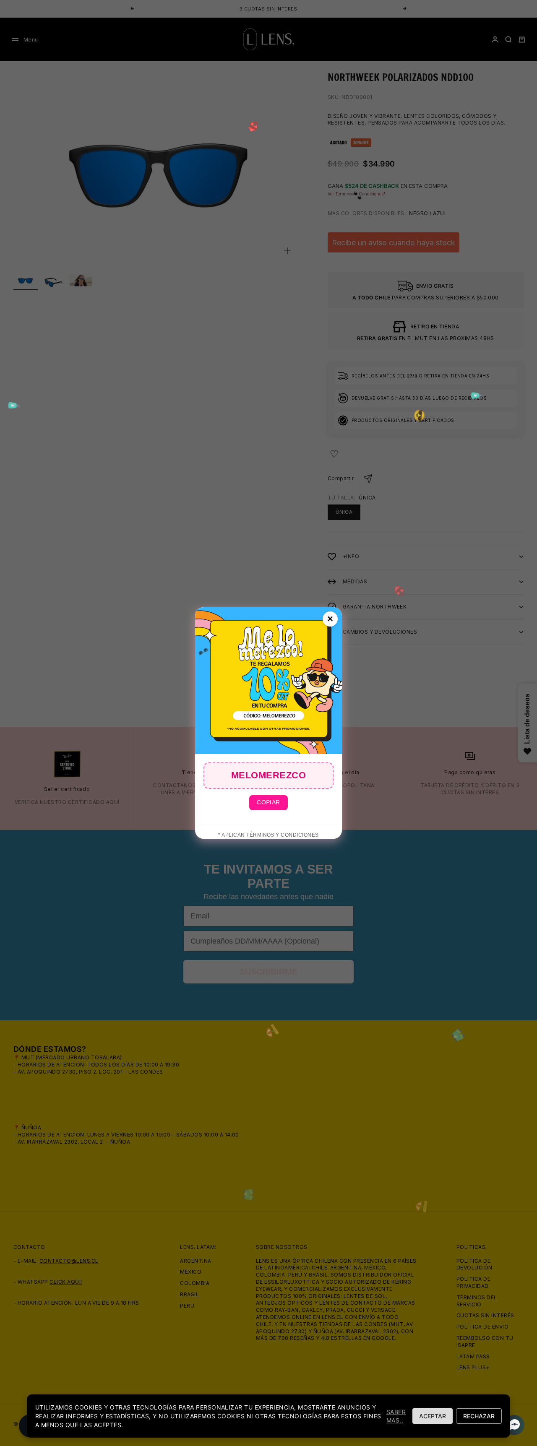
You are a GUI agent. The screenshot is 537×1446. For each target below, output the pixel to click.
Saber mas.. (396, 1416)
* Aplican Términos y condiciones (268, 835)
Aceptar (432, 1416)
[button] (511, 1425)
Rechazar (479, 1416)
